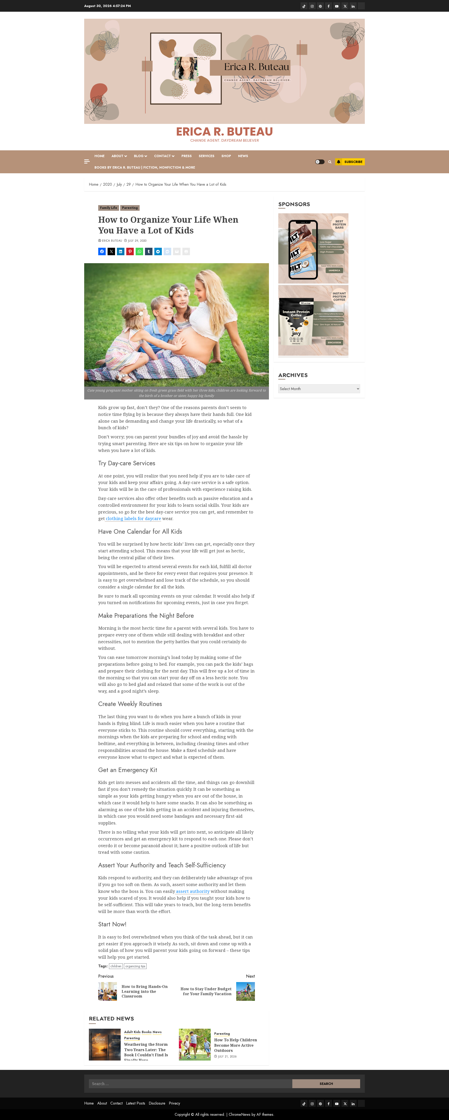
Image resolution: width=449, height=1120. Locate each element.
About (117, 156)
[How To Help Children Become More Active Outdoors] (195, 1045)
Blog (139, 156)
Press (186, 156)
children (115, 966)
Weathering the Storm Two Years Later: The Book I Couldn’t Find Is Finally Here (146, 1052)
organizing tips (135, 966)
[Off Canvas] (87, 161)
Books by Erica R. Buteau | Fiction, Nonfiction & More (144, 167)
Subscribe (353, 161)
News (243, 156)
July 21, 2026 (227, 1057)
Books (147, 1032)
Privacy (174, 1103)
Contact (162, 156)
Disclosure (157, 1103)
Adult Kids (132, 1032)
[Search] (330, 161)
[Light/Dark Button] (320, 161)
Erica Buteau (112, 241)
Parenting (130, 207)
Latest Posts (135, 1103)
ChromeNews (239, 1114)
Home (99, 156)
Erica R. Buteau (224, 131)
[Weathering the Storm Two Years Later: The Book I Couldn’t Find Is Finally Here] (105, 1045)
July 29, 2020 (137, 241)
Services (206, 156)
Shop (226, 156)
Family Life (108, 207)
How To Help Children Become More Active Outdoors (235, 1045)
